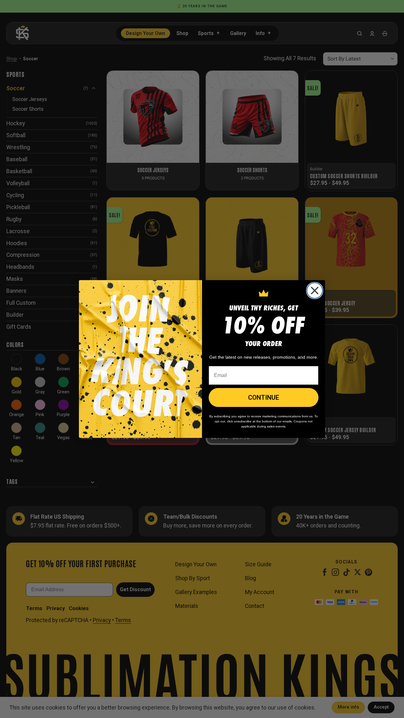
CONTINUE (263, 397)
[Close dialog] (315, 290)
